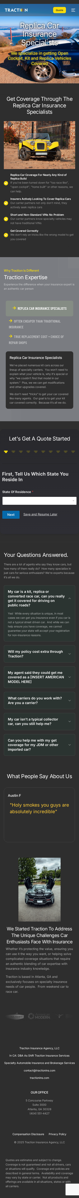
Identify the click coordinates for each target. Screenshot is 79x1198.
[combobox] (39, 501)
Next (11, 515)
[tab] (39, 308)
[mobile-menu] (72, 10)
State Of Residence (17, 492)
